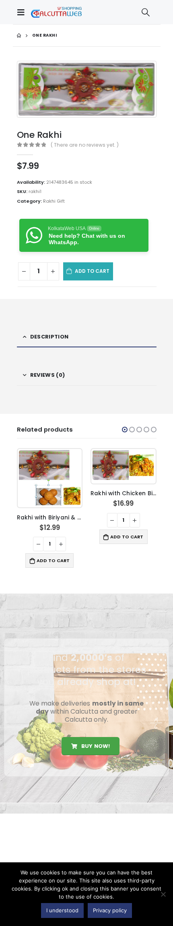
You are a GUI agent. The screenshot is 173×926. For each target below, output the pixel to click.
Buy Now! (95, 746)
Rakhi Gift (54, 201)
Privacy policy (110, 910)
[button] (124, 429)
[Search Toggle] (145, 12)
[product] (49, 478)
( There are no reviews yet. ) (85, 144)
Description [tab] (49, 337)
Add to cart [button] (53, 560)
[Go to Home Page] (19, 35)
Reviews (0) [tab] (47, 375)
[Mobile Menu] (23, 12)
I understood (62, 910)
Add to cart (92, 271)
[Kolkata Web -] (56, 12)
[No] (163, 894)
